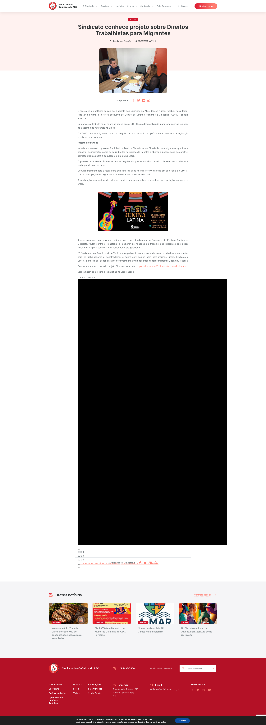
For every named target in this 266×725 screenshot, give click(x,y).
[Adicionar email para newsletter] (213, 668)
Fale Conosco (164, 6)
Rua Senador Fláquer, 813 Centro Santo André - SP (125, 693)
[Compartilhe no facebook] (133, 100)
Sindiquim (132, 6)
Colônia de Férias (57, 693)
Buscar (184, 6)
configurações (159, 722)
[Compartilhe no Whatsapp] (148, 100)
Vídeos (76, 693)
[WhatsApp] (205, 690)
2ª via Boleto (94, 693)
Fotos (76, 688)
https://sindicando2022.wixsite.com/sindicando (161, 266)
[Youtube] (209, 690)
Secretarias (55, 688)
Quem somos (55, 684)
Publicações (94, 684)
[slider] (81, 555)
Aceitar (182, 720)
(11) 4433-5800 (127, 668)
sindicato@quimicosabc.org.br (165, 689)
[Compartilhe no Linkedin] (143, 100)
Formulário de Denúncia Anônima (56, 700)
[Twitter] (199, 690)
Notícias (120, 6)
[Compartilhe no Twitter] (138, 100)
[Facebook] (194, 690)
